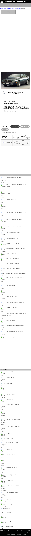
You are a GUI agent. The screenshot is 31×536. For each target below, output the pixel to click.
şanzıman (26, 126)
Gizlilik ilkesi (18, 534)
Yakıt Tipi (16, 126)
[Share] (29, 5)
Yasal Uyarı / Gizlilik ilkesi (11, 534)
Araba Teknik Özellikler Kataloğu (8, 8)
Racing (3, 142)
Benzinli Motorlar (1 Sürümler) (9, 132)
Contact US (24, 534)
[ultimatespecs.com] (15, 1)
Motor (6, 129)
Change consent (28, 532)
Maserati (19, 8)
